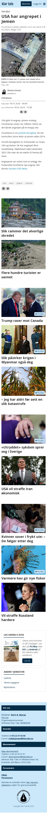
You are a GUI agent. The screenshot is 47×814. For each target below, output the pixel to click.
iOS (24, 649)
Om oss (5, 717)
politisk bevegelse (27, 133)
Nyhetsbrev (9, 687)
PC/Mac (34, 646)
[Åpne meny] (44, 4)
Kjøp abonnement (9, 751)
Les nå (27, 660)
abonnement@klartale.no (21, 756)
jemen (19, 183)
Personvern (7, 777)
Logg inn (37, 3)
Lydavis (7, 678)
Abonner (26, 3)
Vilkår (4, 775)
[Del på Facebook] (21, 112)
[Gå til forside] (7, 3)
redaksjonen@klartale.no (21, 738)
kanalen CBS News (18, 168)
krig (11, 183)
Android (33, 649)
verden (28, 183)
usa (4, 183)
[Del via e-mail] (25, 112)
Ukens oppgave (11, 682)
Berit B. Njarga (18, 715)
